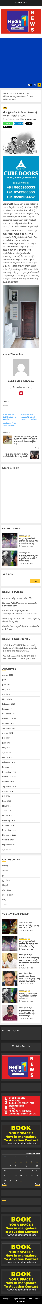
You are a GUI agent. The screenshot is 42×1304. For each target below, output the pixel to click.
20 (5, 1175)
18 (32, 1171)
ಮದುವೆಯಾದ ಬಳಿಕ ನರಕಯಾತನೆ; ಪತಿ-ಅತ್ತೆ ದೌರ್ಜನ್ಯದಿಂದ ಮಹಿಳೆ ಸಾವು (29, 417)
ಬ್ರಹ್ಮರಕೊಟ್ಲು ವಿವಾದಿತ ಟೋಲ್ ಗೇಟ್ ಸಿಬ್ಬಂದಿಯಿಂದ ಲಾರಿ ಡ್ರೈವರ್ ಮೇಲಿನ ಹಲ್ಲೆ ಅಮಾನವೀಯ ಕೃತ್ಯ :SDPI (20, 648)
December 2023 (9, 830)
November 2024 (9, 777)
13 (5, 1171)
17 (26, 1171)
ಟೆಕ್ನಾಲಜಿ (5, 885)
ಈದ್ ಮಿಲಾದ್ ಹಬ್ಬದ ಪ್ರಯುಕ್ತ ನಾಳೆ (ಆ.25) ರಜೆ (18, 598)
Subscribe (39, 85)
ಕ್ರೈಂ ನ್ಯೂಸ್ (6, 880)
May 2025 (6, 747)
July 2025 (6, 738)
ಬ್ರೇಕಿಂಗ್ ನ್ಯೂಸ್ (23, 536)
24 (26, 1175)
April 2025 (6, 752)
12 (37, 1166)
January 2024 (8, 825)
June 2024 (6, 801)
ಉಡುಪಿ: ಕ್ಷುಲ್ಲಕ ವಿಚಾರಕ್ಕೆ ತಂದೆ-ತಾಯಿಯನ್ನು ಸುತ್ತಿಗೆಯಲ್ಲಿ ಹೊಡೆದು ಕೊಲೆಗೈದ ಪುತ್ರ (29, 978)
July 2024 (6, 796)
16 (21, 1171)
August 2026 (7, 675)
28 (10, 1180)
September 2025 (9, 728)
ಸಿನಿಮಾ (4, 904)
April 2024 (6, 810)
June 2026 (6, 684)
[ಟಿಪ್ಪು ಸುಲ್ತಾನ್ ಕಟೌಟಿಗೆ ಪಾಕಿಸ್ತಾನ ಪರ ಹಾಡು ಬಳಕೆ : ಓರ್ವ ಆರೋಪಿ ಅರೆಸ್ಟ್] (9, 540)
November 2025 (9, 718)
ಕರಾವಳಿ (5, 870)
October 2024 (8, 781)
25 (32, 1175)
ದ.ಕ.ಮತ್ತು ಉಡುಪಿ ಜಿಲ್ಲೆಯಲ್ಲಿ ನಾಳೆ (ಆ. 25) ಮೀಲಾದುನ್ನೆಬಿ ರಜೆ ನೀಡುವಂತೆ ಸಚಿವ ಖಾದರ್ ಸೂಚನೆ (29, 961)
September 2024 (9, 786)
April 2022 (6, 849)
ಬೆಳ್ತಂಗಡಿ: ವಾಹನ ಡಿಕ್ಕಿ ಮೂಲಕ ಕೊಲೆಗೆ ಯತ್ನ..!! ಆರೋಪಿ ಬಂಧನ (27, 1013)
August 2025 (7, 733)
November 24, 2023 (29, 119)
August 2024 (7, 791)
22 (16, 1175)
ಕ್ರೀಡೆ (3, 875)
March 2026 (7, 699)
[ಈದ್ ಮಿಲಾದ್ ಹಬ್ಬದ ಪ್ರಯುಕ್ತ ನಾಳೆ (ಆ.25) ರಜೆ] (9, 926)
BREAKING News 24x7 (11, 1031)
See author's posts (21, 386)
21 (10, 1175)
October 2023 (8, 840)
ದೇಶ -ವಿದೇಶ (6, 890)
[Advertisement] (21, 60)
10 (26, 1166)
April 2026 (6, 694)
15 (16, 1171)
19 (37, 1171)
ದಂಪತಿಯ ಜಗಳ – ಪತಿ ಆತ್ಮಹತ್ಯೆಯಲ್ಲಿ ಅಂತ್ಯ (9, 424)
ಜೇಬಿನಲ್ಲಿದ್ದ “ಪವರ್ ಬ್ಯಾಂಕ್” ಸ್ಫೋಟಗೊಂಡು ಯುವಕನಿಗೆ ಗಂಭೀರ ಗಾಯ (28, 558)
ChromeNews (33, 1298)
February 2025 (8, 762)
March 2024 (7, 815)
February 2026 (8, 704)
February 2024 (8, 820)
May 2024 (6, 806)
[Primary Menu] (2, 85)
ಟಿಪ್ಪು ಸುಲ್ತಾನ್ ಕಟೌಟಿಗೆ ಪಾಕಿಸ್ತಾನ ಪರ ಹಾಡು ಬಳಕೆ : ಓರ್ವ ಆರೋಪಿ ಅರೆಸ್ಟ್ (28, 541)
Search (7, 574)
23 (21, 1175)
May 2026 (6, 689)
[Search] (35, 85)
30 (21, 1180)
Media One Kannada (12, 119)
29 (16, 1180)
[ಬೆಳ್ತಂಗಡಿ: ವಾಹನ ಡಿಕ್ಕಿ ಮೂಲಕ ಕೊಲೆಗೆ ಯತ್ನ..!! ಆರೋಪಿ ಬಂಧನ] (9, 1013)
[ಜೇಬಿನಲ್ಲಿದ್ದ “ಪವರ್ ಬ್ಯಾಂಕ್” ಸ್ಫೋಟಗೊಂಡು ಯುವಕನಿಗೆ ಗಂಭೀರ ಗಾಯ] (9, 558)
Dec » (37, 1184)
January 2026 (8, 709)
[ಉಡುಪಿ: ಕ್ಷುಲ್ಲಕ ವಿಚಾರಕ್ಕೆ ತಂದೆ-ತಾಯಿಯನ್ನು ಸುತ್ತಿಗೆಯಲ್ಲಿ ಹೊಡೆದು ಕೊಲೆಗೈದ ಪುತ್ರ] (9, 978)
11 (32, 1166)
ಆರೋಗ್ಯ (5, 865)
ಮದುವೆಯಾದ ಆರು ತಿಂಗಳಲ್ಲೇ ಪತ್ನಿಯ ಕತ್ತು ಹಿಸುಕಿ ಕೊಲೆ (9, 417)
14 (10, 1171)
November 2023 (9, 835)
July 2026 (6, 680)
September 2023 (9, 844)
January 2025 (8, 767)
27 (5, 1180)
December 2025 (9, 714)
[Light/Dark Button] (30, 85)
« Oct (4, 1184)
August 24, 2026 (27, 546)
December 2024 (9, 772)
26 (37, 1175)
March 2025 (7, 757)
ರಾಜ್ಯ (5, 108)
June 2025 (6, 743)
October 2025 (8, 723)
